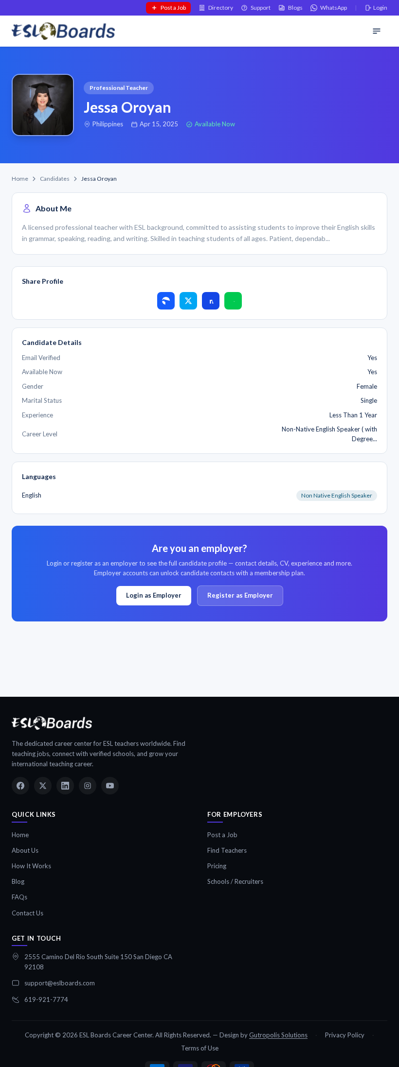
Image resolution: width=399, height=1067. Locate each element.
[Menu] (376, 31)
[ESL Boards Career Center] (52, 723)
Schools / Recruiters (235, 881)
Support (261, 7)
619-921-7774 (46, 999)
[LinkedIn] (65, 785)
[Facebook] (20, 785)
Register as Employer (240, 595)
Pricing (216, 866)
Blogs (295, 7)
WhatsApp (333, 7)
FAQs (19, 897)
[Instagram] (87, 785)
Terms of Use (199, 1048)
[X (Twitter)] (43, 785)
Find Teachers (227, 850)
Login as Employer (153, 595)
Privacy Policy (344, 1035)
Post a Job (173, 7)
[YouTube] (110, 785)
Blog (18, 881)
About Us (25, 850)
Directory (220, 7)
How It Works (31, 866)
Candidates (55, 178)
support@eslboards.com (59, 983)
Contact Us (27, 913)
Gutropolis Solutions (278, 1035)
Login (380, 7)
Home (20, 178)
